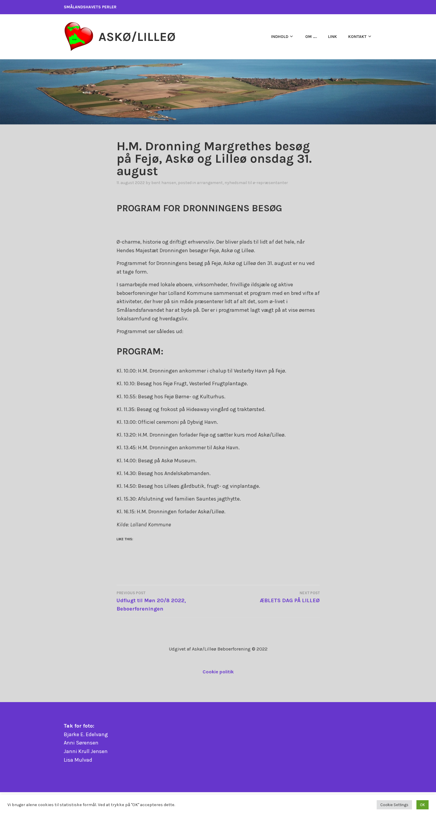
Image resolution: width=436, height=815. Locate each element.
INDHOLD (279, 36)
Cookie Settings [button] (394, 805)
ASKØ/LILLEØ (137, 36)
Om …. (311, 36)
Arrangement (210, 182)
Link (332, 36)
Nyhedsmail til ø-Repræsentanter (256, 182)
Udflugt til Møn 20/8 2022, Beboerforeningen (151, 601)
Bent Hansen (163, 182)
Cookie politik (218, 672)
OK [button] (422, 805)
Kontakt (357, 36)
